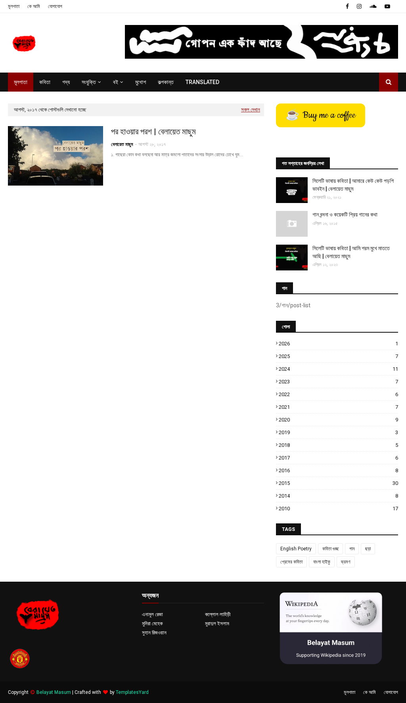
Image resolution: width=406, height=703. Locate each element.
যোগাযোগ (55, 6)
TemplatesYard (132, 692)
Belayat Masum (53, 692)
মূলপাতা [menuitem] (20, 82)
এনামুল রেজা (152, 614)
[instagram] (359, 6)
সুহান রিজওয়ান (154, 633)
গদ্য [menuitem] (66, 82)
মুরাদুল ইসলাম (217, 623)
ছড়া (368, 549)
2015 (338, 483)
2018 (338, 445)
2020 (338, 420)
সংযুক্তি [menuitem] (89, 82)
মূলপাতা (13, 6)
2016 (338, 470)
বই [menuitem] (115, 82)
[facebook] (347, 6)
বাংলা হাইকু (321, 562)
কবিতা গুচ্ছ (330, 549)
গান (351, 549)
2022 (338, 394)
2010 (338, 508)
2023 (338, 382)
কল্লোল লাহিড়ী (217, 614)
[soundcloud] (373, 6)
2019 (338, 432)
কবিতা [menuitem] (44, 82)
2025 (338, 356)
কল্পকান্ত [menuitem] (166, 82)
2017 (338, 458)
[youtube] (387, 6)
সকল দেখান (250, 110)
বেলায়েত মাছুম (122, 144)
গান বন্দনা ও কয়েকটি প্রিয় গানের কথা (344, 214)
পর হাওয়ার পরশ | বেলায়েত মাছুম (153, 131)
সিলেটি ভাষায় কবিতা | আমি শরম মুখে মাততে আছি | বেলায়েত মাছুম (351, 252)
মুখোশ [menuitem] (140, 82)
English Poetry (296, 549)
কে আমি (33, 6)
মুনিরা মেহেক (152, 623)
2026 (338, 344)
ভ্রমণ (345, 562)
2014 (338, 496)
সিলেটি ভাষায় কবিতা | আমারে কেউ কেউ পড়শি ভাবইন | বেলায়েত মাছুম (353, 185)
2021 (338, 407)
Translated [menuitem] (202, 82)
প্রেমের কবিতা (291, 562)
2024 (338, 369)
